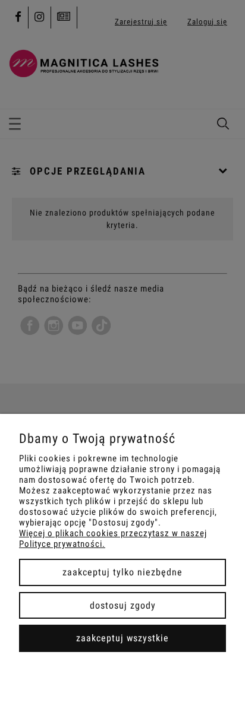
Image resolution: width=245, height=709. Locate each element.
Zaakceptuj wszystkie (122, 638)
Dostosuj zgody (123, 605)
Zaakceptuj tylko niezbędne (122, 572)
